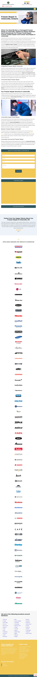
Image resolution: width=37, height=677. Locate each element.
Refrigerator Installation (23, 655)
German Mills (17, 622)
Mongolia (16, 636)
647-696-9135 (5, 665)
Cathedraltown (5, 631)
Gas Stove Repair (22, 647)
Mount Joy (27, 619)
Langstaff (16, 627)
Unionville (27, 628)
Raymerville (28, 622)
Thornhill (27, 625)
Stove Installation (22, 657)
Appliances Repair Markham (24, 675)
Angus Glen (5, 619)
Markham (16, 630)
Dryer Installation (22, 653)
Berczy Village (5, 622)
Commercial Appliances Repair (25, 646)
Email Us (4, 664)
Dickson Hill (5, 636)
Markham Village (17, 631)
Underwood (28, 627)
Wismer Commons (29, 633)
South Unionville (28, 624)
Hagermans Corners (18, 625)
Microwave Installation (23, 654)
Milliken (16, 633)
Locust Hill (16, 628)
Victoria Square (28, 630)
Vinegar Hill (28, 631)
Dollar (15, 619)
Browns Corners (5, 625)
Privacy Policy (21, 658)
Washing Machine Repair (23, 651)
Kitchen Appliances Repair (24, 649)
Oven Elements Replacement (24, 650)
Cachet (4, 628)
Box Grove (4, 624)
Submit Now (18, 171)
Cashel (4, 630)
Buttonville (4, 627)
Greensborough (17, 624)
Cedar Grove (5, 633)
